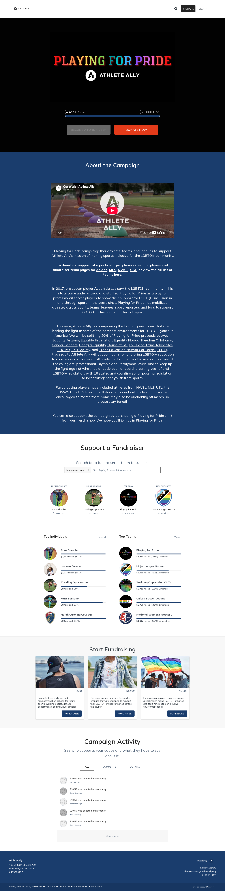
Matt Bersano (70, 598)
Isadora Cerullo (71, 566)
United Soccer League (150, 598)
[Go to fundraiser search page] (175, 9)
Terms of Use (65, 886)
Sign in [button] (203, 8)
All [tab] (87, 766)
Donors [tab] (135, 766)
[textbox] (126, 470)
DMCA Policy (96, 886)
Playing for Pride (147, 550)
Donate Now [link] (136, 130)
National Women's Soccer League (155, 614)
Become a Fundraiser (88, 130)
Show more (111, 836)
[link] (21, 9)
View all (102, 537)
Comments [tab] (109, 766)
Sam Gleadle (69, 550)
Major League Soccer (150, 566)
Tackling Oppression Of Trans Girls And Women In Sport (155, 582)
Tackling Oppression (74, 582)
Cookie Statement (80, 886)
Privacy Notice (50, 886)
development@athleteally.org (200, 871)
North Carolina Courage (76, 614)
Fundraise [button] (72, 713)
